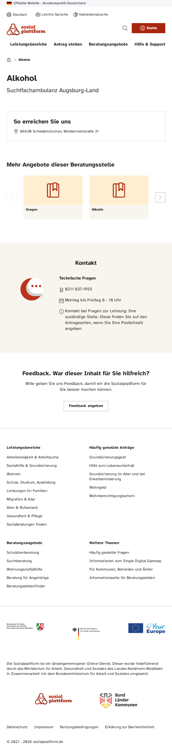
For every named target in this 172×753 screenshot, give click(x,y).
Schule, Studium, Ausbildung (31, 483)
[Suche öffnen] (125, 28)
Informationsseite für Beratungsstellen (122, 578)
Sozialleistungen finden (27, 525)
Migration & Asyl (21, 499)
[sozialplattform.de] (26, 29)
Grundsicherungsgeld (107, 457)
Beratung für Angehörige (28, 578)
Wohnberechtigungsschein (112, 496)
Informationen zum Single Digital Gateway (125, 561)
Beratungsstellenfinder (26, 586)
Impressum (43, 727)
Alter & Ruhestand (22, 508)
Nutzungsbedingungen (79, 727)
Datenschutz (17, 727)
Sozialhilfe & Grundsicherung (32, 466)
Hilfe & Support (150, 44)
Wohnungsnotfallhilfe (24, 570)
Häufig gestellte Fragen (109, 553)
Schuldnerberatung (23, 553)
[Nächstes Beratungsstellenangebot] (160, 197)
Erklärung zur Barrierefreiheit (129, 727)
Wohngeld (97, 488)
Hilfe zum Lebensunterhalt (111, 466)
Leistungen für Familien (27, 491)
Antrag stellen (68, 44)
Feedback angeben (86, 406)
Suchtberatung (19, 561)
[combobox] (22, 15)
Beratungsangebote (108, 44)
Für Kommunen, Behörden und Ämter (121, 570)
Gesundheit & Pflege (24, 516)
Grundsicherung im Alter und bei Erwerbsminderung (117, 476)
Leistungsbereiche (28, 44)
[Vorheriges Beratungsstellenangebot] (12, 197)
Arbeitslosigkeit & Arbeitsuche (33, 457)
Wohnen (14, 474)
